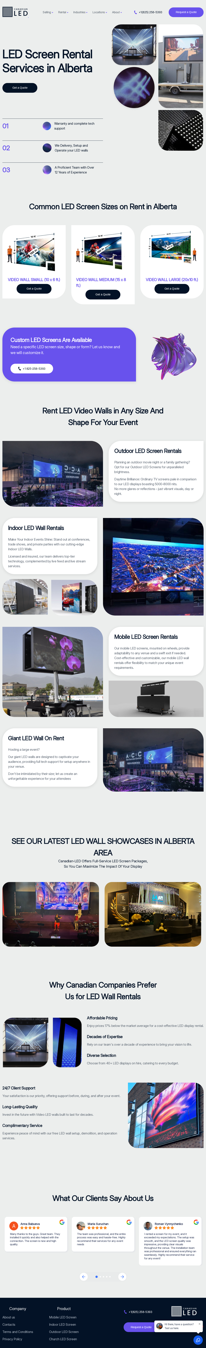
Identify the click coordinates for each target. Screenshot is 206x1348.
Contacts (8, 1325)
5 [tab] (110, 1276)
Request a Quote (186, 12)
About (116, 12)
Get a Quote (19, 87)
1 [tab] (96, 1277)
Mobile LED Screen (62, 1317)
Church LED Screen (63, 1339)
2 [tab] (100, 1276)
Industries (79, 12)
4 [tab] (106, 1276)
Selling (47, 12)
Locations (98, 12)
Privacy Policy (12, 1339)
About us (8, 1317)
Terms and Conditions (17, 1332)
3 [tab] (103, 1276)
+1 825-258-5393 (34, 368)
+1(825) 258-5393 (150, 12)
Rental (62, 12)
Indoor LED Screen (62, 1325)
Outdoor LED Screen (64, 1332)
